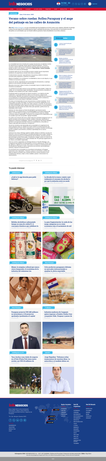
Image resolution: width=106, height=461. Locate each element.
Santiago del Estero (77, 441)
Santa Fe (76, 438)
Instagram (64, 414)
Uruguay (88, 418)
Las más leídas (38, 9)
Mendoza (76, 427)
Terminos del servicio (70, 455)
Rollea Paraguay (19, 27)
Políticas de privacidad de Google (57, 455)
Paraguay (88, 416)
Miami (87, 414)
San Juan (76, 434)
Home (11, 9)
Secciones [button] (19, 9)
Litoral (76, 425)
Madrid (88, 412)
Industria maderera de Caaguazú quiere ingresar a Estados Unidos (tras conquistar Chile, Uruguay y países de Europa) (66, 100)
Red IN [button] (72, 9)
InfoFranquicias (78, 416)
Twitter (63, 410)
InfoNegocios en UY (18, 352)
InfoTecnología (78, 421)
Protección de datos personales (72, 453)
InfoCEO (47, 352)
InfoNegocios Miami (51, 172)
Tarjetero (48, 9)
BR (12, 27)
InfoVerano (13, 13)
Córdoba (76, 412)
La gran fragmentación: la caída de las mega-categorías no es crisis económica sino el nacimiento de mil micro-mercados (66, 69)
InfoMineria (77, 418)
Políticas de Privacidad (56, 453)
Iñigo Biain (88, 453)
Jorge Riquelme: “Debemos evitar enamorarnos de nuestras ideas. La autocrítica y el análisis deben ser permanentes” (66, 115)
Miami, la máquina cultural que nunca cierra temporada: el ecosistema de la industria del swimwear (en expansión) (65, 77)
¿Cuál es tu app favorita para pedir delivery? (65, 44)
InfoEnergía (77, 414)
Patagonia (76, 431)
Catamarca (77, 410)
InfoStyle (76, 419)
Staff (55, 9)
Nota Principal (49, 262)
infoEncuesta (16, 172)
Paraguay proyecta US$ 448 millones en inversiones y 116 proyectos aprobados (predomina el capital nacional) (66, 93)
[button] (49, 49)
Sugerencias (12, 425)
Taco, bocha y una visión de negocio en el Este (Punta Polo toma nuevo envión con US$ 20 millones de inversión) (65, 107)
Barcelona (89, 408)
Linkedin (63, 412)
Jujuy (75, 423)
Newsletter (63, 9)
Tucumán (76, 443)
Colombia (88, 410)
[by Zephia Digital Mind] (53, 459)
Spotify (63, 416)
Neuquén (76, 429)
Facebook (64, 408)
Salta (75, 432)
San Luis (76, 436)
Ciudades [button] (28, 9)
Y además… (48, 307)
